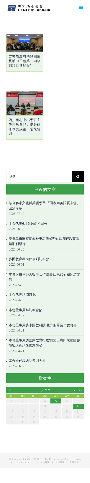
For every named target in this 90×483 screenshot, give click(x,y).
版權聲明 (60, 462)
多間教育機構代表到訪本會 (29, 259)
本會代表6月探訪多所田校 (28, 223)
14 (78, 406)
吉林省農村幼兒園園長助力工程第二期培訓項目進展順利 (25, 61)
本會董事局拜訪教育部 (25, 310)
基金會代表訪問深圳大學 (27, 361)
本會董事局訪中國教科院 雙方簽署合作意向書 (43, 325)
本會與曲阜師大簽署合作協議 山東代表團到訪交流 (44, 277)
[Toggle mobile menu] (81, 7)
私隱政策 (74, 462)
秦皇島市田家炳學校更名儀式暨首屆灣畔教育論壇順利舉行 (44, 241)
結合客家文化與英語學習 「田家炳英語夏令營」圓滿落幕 (44, 205)
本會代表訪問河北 (22, 294)
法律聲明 (45, 462)
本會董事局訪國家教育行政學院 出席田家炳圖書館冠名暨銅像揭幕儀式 (44, 342)
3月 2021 (45, 390)
